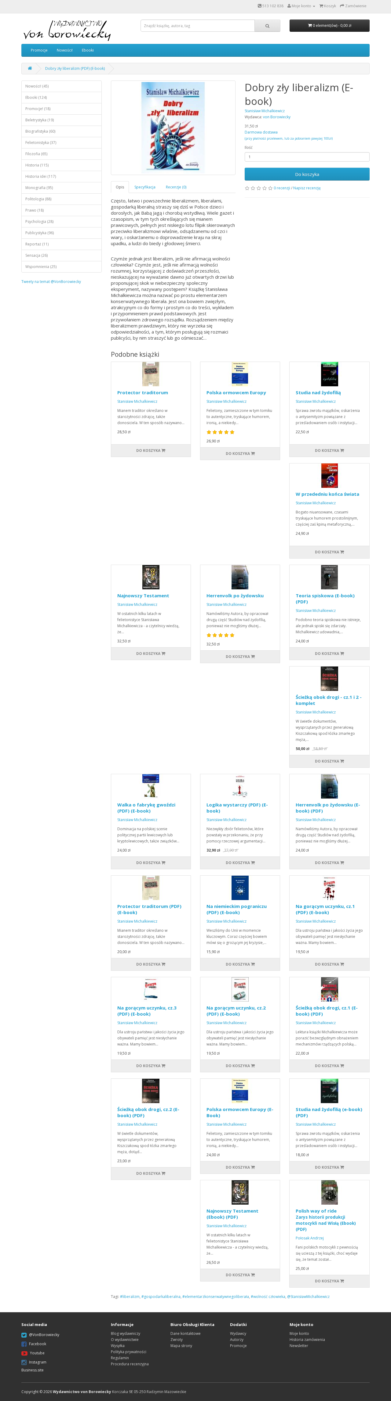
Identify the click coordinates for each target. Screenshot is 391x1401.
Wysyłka (118, 1345)
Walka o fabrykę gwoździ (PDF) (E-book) (146, 808)
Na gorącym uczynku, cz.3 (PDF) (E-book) (147, 1011)
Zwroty (176, 1339)
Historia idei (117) (40, 176)
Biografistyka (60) (40, 131)
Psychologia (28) (39, 221)
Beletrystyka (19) (39, 120)
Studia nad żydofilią (318, 392)
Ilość (249, 147)
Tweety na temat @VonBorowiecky (51, 281)
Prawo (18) (34, 210)
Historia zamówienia (307, 1339)
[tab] (120, 187)
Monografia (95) (39, 187)
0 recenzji (282, 188)
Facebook (37, 1343)
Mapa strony (181, 1345)
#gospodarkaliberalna (161, 1296)
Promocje (39, 50)
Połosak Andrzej (310, 1238)
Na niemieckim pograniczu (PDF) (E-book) (236, 909)
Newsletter (299, 1345)
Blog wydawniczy (125, 1333)
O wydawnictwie (125, 1339)
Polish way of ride (326, 1220)
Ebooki (88, 50)
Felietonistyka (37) (40, 142)
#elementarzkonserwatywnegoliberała (215, 1296)
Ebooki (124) (36, 97)
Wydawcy (238, 1333)
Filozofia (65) (36, 153)
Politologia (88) (38, 199)
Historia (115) (37, 165)
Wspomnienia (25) (41, 266)
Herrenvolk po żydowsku (235, 595)
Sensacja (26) (36, 255)
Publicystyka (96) (39, 232)
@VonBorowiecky (44, 1334)
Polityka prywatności (128, 1351)
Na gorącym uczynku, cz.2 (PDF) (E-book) (236, 1011)
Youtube (37, 1353)
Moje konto (299, 1333)
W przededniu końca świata (327, 494)
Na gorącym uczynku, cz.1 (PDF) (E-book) (325, 909)
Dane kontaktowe (185, 1333)
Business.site (32, 1370)
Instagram (37, 1362)
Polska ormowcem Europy (236, 392)
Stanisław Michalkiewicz (137, 401)
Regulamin (120, 1357)
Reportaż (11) (37, 244)
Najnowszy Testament (143, 595)
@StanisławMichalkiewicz (308, 1296)
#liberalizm (130, 1296)
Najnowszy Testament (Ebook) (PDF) (232, 1214)
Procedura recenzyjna (130, 1364)
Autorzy (236, 1339)
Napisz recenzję (307, 188)
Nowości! (65, 50)
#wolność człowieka (268, 1296)
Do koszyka (307, 174)
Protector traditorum (142, 392)
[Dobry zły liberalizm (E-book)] (173, 127)
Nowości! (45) (37, 86)
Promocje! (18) (37, 108)
